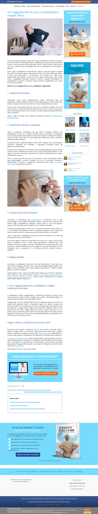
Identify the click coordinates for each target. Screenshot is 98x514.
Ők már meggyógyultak (47, 6)
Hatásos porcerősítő (70, 130)
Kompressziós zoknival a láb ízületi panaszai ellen (25, 402)
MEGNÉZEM (78, 54)
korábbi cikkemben (44, 333)
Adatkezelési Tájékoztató (51, 501)
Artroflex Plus (20, 346)
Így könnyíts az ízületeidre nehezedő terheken (74, 157)
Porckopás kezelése (84, 130)
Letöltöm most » (77, 106)
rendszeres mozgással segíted (18, 338)
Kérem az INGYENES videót (45, 373)
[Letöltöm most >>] (77, 89)
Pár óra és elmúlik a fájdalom (19, 405)
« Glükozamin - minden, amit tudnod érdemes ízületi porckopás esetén (29, 390)
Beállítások (87, 512)
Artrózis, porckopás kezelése (68, 499)
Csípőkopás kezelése (70, 146)
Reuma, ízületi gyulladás (52, 499)
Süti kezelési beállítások (64, 501)
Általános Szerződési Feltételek (36, 501)
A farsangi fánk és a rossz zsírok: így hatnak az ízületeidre (27, 408)
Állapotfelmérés (60, 6)
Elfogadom (87, 509)
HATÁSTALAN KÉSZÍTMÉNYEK (33, 6)
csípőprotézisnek (36, 220)
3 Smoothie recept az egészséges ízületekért (74, 169)
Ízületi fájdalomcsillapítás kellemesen (75, 162)
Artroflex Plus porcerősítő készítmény (32, 499)
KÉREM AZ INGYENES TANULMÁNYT (28, 454)
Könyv (67, 6)
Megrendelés (80, 6)
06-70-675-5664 (19, 1)
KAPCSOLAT (73, 6)
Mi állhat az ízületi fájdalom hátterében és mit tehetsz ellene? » (43, 392)
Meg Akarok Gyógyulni (81, 2)
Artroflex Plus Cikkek (19, 6)
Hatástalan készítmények (31, 471)
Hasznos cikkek (20, 471)
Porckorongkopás (84, 146)
